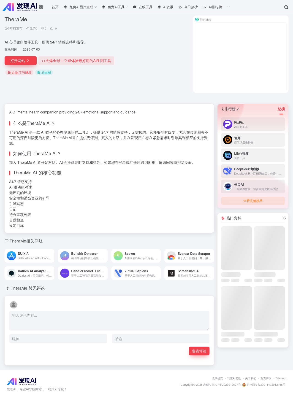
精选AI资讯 (234, 378)
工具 (82, 132)
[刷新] (284, 218)
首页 (55, 6)
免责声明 (265, 378)
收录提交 (217, 378)
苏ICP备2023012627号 (226, 384)
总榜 (281, 108)
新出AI (46, 72)
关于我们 (250, 378)
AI (11, 112)
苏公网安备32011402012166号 (265, 384)
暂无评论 (36, 288)
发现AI (207, 384)
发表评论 (199, 350)
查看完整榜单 (253, 200)
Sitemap (281, 378)
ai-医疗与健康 (21, 72)
